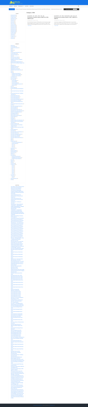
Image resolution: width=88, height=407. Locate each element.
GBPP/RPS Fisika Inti (14, 67)
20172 (13, 169)
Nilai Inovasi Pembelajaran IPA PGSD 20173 (17, 337)
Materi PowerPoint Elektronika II (16, 109)
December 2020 (13, 25)
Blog (11, 51)
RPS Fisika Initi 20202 (14, 267)
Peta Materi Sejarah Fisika (15, 136)
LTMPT (33, 15)
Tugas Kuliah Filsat (14, 178)
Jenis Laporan (13, 79)
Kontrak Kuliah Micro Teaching (15, 100)
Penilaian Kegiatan (14, 129)
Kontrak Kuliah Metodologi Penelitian (16, 99)
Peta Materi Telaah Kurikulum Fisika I (16, 137)
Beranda (11, 6)
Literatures (32, 6)
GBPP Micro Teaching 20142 (15, 290)
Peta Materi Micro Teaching (15, 135)
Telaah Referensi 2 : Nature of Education (17, 204)
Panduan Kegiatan (13, 116)
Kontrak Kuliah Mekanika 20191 (16, 334)
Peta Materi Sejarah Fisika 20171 (16, 324)
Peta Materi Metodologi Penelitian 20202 (17, 248)
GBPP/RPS (12, 65)
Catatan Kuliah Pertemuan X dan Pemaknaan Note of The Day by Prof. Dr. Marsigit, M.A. (54, 9)
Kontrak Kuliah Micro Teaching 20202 (16, 313)
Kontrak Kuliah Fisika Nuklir (15, 96)
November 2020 (13, 26)
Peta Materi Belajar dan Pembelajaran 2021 (17, 360)
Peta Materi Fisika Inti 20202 (15, 351)
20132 (13, 165)
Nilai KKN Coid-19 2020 (14, 240)
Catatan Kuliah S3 (13, 53)
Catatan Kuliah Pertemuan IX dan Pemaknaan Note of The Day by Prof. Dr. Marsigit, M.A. (17, 199)
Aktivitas (26, 6)
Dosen (12, 55)
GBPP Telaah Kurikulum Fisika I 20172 (17, 278)
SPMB (41, 15)
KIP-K (12, 86)
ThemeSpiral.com (52, 405)
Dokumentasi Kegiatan (14, 54)
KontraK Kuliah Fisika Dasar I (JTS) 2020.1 (17, 261)
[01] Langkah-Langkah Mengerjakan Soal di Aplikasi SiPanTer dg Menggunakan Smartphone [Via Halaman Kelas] (17, 187)
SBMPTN (36, 15)
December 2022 (13, 15)
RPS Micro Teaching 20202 (15, 289)
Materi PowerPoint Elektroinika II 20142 (17, 359)
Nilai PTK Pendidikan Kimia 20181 (16, 330)
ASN (11, 48)
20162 (13, 166)
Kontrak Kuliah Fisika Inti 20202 (16, 291)
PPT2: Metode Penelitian (14, 302)
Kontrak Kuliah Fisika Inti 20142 (16, 296)
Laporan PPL (14, 85)
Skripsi (13, 176)
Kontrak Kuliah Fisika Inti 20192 (16, 292)
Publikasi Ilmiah (13, 141)
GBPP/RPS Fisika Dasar (14, 66)
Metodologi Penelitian (14, 113)
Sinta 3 (13, 144)
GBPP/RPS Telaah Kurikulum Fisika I (16, 69)
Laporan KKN (14, 81)
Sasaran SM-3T (13, 148)
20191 (13, 171)
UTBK (43, 15)
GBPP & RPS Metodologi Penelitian (16, 61)
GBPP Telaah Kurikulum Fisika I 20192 (17, 276)
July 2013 (12, 38)
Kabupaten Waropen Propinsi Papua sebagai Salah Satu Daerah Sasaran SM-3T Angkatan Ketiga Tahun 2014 (17, 270)
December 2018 (13, 30)
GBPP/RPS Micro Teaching (15, 68)
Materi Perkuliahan (14, 107)
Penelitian (12, 117)
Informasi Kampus (13, 78)
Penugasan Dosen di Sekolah (16, 158)
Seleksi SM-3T (13, 152)
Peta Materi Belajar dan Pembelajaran (16, 131)
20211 (13, 173)
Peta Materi (13, 130)
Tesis (12, 177)
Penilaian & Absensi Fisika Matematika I (17, 120)
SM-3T (12, 159)
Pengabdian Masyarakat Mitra (16, 157)
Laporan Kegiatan (14, 80)
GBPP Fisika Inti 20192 (14, 268)
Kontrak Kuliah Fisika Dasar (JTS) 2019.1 (17, 262)
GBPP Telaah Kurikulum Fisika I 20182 (17, 277)
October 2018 (13, 32)
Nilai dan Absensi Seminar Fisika (16, 115)
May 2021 (12, 22)
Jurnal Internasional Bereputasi (16, 142)
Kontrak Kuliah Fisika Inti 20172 (16, 295)
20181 (13, 170)
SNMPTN (39, 15)
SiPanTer (15, 6)
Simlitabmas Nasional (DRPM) (16, 74)
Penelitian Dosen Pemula (15, 156)
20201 (13, 172)
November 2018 (13, 31)
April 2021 (12, 23)
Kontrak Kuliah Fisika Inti (15, 95)
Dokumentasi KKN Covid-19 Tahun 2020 (17, 241)
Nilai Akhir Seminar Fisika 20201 (16, 316)
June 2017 (12, 37)
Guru (11, 71)
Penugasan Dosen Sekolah (16, 73)
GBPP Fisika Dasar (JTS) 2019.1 (16, 260)
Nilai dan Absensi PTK (14, 114)
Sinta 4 (13, 145)
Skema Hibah (13, 155)
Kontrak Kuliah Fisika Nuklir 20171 (16, 340)
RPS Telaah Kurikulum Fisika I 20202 (16, 275)
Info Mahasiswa (29, 15)
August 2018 (13, 33)
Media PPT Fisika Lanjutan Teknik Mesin (17, 110)
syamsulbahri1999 (29, 20)
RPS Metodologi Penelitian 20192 (16, 333)
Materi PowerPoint (14, 108)
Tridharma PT (20, 6)
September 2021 (13, 18)
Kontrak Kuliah (13, 87)
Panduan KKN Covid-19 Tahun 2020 (16, 242)
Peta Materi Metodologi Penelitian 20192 (17, 305)
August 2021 (13, 19)
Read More (29, 25)
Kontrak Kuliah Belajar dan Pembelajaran (17, 88)
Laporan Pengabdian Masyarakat (17, 83)
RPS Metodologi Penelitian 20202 (16, 332)
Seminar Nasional (14, 143)
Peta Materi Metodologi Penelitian (16, 134)
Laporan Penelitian (15, 82)
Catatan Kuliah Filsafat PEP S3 (15, 52)
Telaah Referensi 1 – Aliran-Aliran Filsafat (17, 222)
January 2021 (13, 24)
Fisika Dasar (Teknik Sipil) (15, 58)
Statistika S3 (13, 163)
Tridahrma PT (13, 164)
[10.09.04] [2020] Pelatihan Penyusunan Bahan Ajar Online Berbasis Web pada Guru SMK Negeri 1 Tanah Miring (17, 373)
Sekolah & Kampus (67, 15)
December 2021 (13, 16)
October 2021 (13, 17)
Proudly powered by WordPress (37, 405)
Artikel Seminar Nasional (14, 47)
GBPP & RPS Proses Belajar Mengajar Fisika (17, 62)
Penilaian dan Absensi (14, 123)
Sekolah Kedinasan (14, 151)
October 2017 (13, 36)
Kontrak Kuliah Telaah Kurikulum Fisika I (17, 103)
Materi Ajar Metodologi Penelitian (16, 106)
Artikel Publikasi (13, 46)
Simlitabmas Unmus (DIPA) (16, 75)
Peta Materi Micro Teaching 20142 (16, 331)
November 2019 (13, 29)
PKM (11, 138)
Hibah (12, 72)
